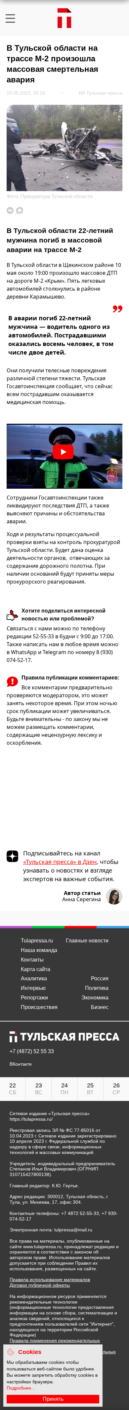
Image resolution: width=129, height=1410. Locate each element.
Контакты (32, 960)
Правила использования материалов (50, 1279)
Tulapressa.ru (37, 940)
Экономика (94, 997)
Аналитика (34, 978)
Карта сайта (35, 969)
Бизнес (99, 1007)
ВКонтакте (21, 1064)
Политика (96, 988)
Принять (53, 1399)
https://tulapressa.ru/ (31, 1119)
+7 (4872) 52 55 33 (32, 1051)
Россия (99, 978)
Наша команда (39, 950)
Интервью (33, 988)
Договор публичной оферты (40, 1285)
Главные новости (87, 940)
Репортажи (34, 997)
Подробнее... (21, 1388)
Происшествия (39, 1007)
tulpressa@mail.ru (73, 1229)
